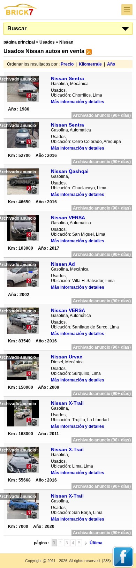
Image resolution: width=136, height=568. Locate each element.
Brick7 (20, 9)
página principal (19, 42)
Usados (47, 42)
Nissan (66, 42)
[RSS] (88, 53)
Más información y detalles (77, 101)
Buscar (17, 28)
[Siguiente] (86, 542)
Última (96, 542)
